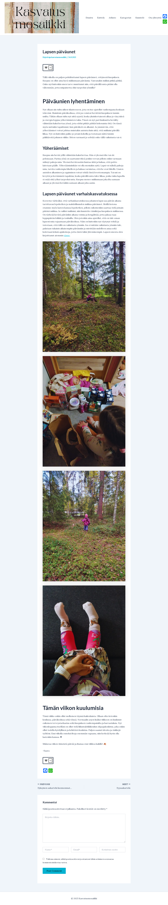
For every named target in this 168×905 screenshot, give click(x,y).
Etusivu (89, 17)
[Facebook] (164, 16)
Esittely (101, 17)
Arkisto (112, 17)
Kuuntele (139, 17)
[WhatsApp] (164, 21)
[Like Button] (46, 67)
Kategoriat (125, 17)
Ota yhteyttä (155, 17)
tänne (67, 235)
